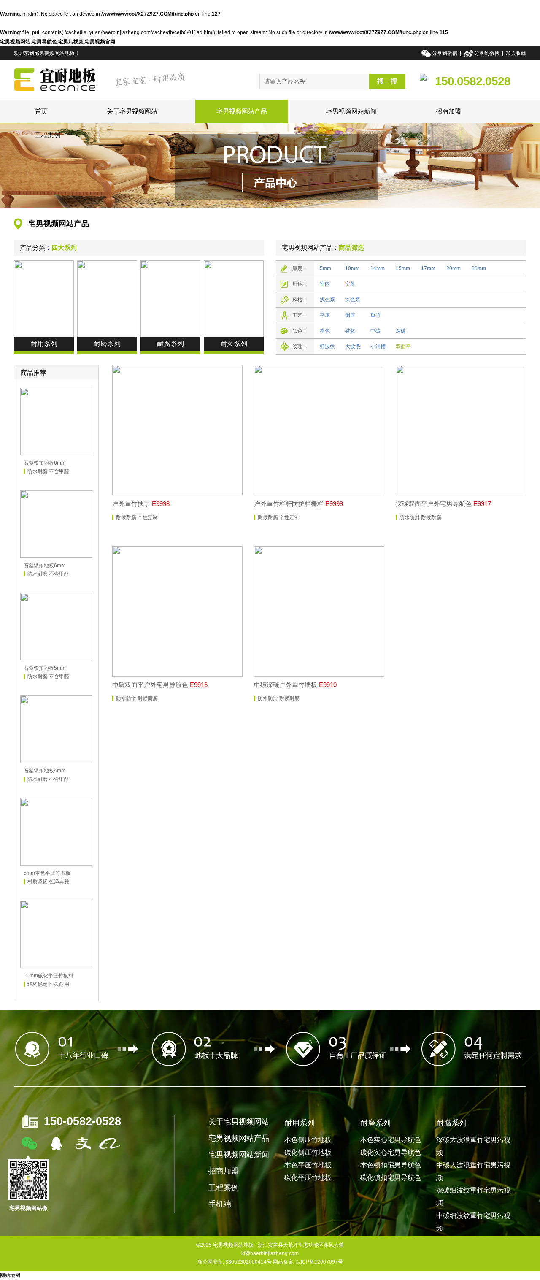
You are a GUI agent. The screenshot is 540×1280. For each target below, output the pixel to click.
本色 (325, 331)
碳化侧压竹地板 (308, 1152)
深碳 (401, 331)
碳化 (350, 331)
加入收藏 (516, 53)
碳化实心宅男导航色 (390, 1152)
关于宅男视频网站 (132, 111)
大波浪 (352, 346)
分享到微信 (445, 53)
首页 (41, 111)
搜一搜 (387, 81)
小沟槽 (378, 346)
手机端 (219, 1204)
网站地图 (10, 1275)
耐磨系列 (375, 1123)
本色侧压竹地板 (308, 1139)
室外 (350, 284)
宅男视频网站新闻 (351, 111)
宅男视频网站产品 (241, 111)
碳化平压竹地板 (308, 1177)
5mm (325, 268)
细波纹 (327, 346)
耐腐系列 (451, 1123)
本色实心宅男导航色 (390, 1139)
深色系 (352, 300)
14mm (377, 268)
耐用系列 (299, 1123)
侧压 (350, 315)
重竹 (375, 315)
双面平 (403, 346)
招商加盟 (448, 111)
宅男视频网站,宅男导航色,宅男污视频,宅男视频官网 (57, 42)
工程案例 (47, 134)
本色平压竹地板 (308, 1165)
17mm (428, 268)
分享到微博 (487, 53)
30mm (479, 268)
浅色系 (327, 300)
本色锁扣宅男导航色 (390, 1165)
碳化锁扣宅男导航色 (390, 1177)
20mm (453, 268)
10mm (352, 268)
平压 (325, 315)
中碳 (375, 331)
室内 (325, 284)
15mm (403, 268)
